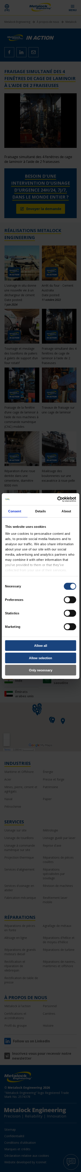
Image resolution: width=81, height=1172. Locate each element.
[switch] (70, 599)
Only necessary (40, 670)
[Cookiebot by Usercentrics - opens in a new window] (57, 499)
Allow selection (40, 658)
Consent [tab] (14, 511)
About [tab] (66, 511)
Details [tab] (40, 511)
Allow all (40, 645)
